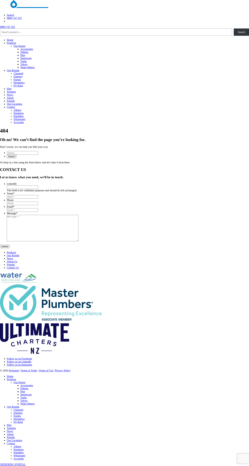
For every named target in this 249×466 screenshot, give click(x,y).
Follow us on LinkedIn (19, 361)
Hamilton (19, 116)
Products (11, 43)
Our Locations (14, 104)
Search (10, 15)
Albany (18, 110)
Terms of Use (46, 370)
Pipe (22, 55)
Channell (18, 73)
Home (10, 39)
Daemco (18, 76)
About (10, 97)
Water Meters (27, 67)
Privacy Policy (63, 370)
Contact (11, 107)
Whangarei (19, 119)
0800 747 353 (14, 18)
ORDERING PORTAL (13, 464)
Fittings (24, 52)
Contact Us (13, 267)
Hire (9, 88)
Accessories (26, 49)
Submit (4, 246)
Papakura (19, 113)
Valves (23, 64)
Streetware (26, 58)
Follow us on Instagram (19, 364)
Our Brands (13, 70)
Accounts (19, 122)
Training (11, 91)
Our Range (19, 46)
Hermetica (19, 82)
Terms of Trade (29, 370)
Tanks (23, 61)
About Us (12, 261)
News (10, 94)
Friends (11, 100)
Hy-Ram (18, 85)
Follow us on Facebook (19, 358)
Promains (14, 370)
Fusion (17, 79)
